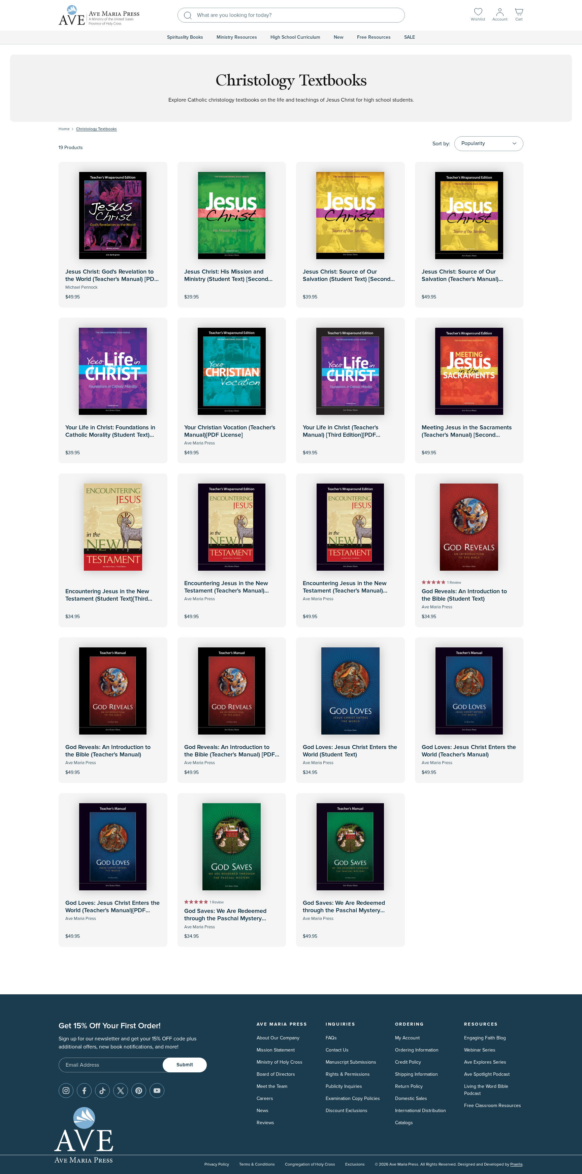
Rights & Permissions (348, 1074)
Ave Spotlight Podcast (487, 1074)
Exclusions (355, 1164)
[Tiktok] (102, 1090)
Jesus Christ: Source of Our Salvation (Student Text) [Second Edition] (346, 279)
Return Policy (409, 1086)
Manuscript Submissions (351, 1062)
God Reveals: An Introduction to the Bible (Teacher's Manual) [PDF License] (229, 755)
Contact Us (337, 1050)
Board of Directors (276, 1074)
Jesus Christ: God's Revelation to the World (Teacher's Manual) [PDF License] (111, 279)
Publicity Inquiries (344, 1086)
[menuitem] (185, 37)
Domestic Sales (411, 1098)
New (339, 37)
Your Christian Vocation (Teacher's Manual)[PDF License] (230, 431)
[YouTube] (157, 1090)
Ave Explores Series (485, 1062)
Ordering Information (417, 1050)
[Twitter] (120, 1090)
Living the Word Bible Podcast (486, 1089)
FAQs (331, 1038)
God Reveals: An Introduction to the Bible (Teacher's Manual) (108, 751)
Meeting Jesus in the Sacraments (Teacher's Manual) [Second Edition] (467, 435)
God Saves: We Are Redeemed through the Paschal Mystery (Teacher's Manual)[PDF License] (346, 910)
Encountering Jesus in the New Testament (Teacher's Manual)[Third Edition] (226, 591)
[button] (519, 15)
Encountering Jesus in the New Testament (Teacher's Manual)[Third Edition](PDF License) (345, 591)
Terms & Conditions (257, 1164)
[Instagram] (66, 1090)
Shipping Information (416, 1074)
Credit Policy (408, 1062)
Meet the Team (272, 1086)
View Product (113, 292)
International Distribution (420, 1110)
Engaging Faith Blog (485, 1038)
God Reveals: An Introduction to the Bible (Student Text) (464, 595)
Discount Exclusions (346, 1110)
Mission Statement (276, 1050)
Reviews (265, 1123)
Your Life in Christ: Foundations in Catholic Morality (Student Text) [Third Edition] (110, 435)
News (262, 1110)
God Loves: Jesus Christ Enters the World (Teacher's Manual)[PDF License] (112, 910)
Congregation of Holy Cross (310, 1164)
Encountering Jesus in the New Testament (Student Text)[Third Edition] (107, 599)
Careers (265, 1098)
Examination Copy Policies (353, 1098)
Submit (184, 1065)
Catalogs (404, 1123)
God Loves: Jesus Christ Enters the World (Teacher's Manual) (469, 751)
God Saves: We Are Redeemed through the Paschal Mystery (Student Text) (225, 918)
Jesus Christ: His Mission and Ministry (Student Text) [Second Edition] (226, 279)
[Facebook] (84, 1090)
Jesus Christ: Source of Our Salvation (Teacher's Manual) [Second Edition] (460, 279)
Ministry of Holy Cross (279, 1062)
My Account (407, 1038)
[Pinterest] (138, 1090)
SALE (409, 37)
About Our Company (278, 1038)
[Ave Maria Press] (99, 15)
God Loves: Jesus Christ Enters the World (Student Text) (350, 751)
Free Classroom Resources (492, 1105)
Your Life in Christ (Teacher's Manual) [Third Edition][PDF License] (341, 435)
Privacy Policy (216, 1164)
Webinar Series (479, 1050)
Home (64, 129)
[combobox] (291, 15)
